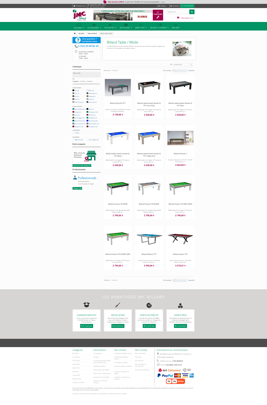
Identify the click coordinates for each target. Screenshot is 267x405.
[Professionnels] (86, 180)
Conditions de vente (78, 394)
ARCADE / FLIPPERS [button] (158, 27)
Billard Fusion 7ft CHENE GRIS (117, 254)
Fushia (92, 115)
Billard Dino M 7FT (118, 103)
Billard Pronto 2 (180, 153)
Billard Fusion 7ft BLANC (149, 204)
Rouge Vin (78, 127)
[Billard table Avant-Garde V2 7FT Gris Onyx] (149, 88)
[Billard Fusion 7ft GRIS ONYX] (180, 188)
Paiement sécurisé (114, 394)
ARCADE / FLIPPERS (78, 382)
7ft (77, 133)
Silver (91, 99)
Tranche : (75, 81)
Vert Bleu (93, 118)
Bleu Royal (93, 121)
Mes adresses (139, 361)
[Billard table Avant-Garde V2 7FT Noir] (180, 88)
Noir (76, 90)
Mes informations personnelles (140, 365)
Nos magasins (97, 353)
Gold (76, 96)
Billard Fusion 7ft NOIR (117, 204)
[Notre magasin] (86, 156)
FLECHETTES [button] (109, 27)
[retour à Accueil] (75, 33)
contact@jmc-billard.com (173, 365)
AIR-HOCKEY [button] (125, 27)
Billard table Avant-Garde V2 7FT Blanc (118, 154)
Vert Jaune (93, 112)
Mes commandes (140, 353)
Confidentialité (102, 394)
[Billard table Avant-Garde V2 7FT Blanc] (118, 138)
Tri (171, 64)
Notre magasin (78, 144)
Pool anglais (93, 140)
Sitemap (124, 394)
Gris (76, 93)
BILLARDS (75, 353)
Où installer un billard (121, 362)
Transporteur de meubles (101, 377)
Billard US (79, 140)
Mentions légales (91, 394)
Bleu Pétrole (79, 121)
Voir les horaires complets (97, 7)
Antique (92, 96)
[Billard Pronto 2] (180, 138)
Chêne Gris (78, 102)
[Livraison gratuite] (86, 305)
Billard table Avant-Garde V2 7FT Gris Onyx (149, 104)
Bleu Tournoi (79, 124)
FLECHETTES (76, 361)
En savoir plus (87, 326)
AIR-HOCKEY (76, 364)
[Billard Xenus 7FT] (180, 239)
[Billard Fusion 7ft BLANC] (149, 188)
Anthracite (93, 93)
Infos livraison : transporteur (102, 373)
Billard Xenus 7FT (180, 254)
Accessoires (76, 357)
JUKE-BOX (176, 27)
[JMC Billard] (81, 15)
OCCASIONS (76, 375)
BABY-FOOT (76, 368)
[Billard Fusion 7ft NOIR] (118, 188)
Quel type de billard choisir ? (123, 353)
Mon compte (141, 350)
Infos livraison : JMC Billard (101, 370)
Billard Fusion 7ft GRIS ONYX (180, 204)
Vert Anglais (79, 118)
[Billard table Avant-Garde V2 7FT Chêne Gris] (149, 138)
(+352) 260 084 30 (188, 6)
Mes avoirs (138, 357)
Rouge (77, 112)
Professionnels (78, 169)
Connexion (175, 6)
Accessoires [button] (93, 27)
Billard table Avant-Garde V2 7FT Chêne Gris (149, 154)
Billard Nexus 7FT (149, 254)
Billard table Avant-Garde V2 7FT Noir (180, 104)
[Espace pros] (180, 305)
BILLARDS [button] (78, 27)
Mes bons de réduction (142, 370)
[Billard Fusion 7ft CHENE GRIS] (118, 239)
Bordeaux (93, 127)
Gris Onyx (93, 102)
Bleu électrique (80, 109)
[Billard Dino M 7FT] (118, 88)
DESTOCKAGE (76, 379)
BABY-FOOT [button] (140, 27)
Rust (76, 99)
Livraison (96, 357)
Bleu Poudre (94, 124)
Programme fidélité (99, 366)
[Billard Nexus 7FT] (149, 239)
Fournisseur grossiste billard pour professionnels (102, 361)
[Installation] (118, 305)
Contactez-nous (81, 6)
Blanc (91, 90)
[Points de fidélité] (149, 305)
